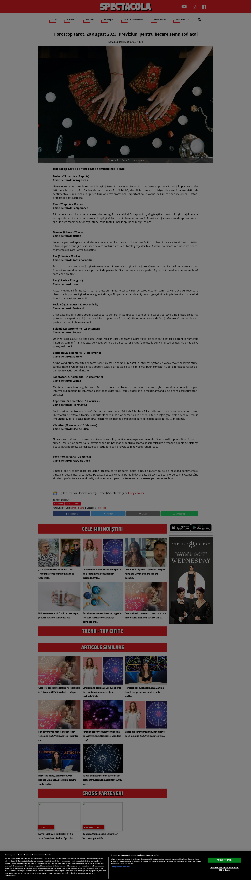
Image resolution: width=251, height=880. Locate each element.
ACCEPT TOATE (224, 860)
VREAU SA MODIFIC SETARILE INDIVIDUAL (224, 869)
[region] (125, 865)
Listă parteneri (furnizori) (120, 866)
